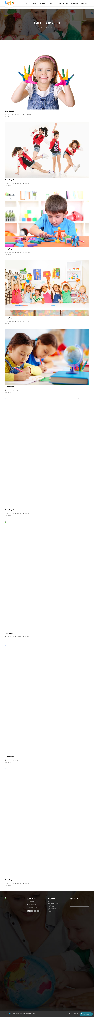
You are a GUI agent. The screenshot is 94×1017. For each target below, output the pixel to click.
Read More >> (8, 116)
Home (42, 27)
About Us (76, 1013)
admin (19, 114)
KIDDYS (10, 1013)
